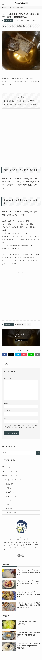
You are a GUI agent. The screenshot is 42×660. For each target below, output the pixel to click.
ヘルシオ (8, 467)
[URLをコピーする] (37, 354)
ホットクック (10, 475)
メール (7, 411)
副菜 (9, 508)
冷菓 (8, 488)
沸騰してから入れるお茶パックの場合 (21, 101)
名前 (6, 403)
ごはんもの (11, 496)
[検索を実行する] (38, 453)
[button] (4, 354)
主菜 (8, 504)
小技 (29, 324)
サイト (6, 418)
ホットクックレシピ (13, 480)
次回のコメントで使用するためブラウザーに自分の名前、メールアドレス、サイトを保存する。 (21, 426)
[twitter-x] (19, 555)
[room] (22, 555)
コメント (7, 378)
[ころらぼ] (21, 3)
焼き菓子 (10, 492)
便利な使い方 (8, 20)
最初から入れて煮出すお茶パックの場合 (21, 104)
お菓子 (10, 484)
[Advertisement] (21, 137)
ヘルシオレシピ (11, 471)
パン (8, 500)
